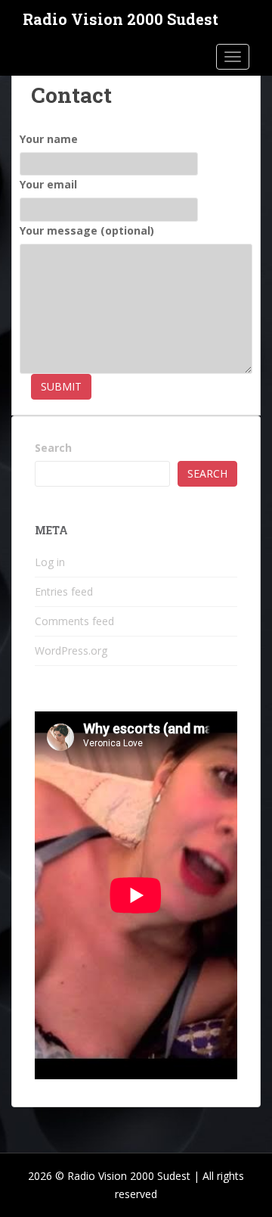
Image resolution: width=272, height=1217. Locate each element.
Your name (49, 139)
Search (53, 447)
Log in (50, 562)
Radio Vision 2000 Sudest (120, 19)
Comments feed (74, 621)
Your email (48, 184)
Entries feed (64, 591)
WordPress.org (71, 650)
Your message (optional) (87, 230)
